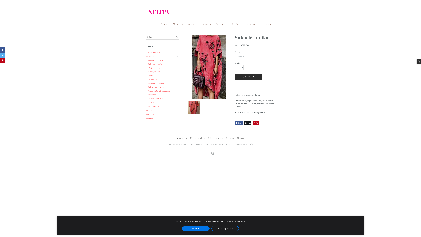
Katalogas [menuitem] (270, 24)
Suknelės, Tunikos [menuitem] (155, 60)
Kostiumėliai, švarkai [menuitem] (156, 83)
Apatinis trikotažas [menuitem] (155, 99)
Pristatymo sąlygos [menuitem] (215, 138)
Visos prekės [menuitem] (182, 138)
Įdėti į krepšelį (248, 77)
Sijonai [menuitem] (150, 76)
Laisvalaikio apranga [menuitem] (156, 87)
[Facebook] (208, 153)
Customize (241, 221)
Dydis (237, 63)
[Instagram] (213, 153)
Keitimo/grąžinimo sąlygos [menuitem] (246, 24)
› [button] (178, 56)
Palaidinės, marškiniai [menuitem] (156, 64)
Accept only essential (225, 229)
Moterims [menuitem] (178, 24)
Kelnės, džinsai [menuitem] (154, 72)
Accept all (196, 229)
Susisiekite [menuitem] (222, 24)
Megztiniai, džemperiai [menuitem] (157, 68)
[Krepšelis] (419, 61)
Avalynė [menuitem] (151, 102)
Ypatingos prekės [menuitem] (153, 52)
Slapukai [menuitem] (240, 138)
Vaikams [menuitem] (149, 118)
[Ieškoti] (177, 37)
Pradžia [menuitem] (165, 24)
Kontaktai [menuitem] (230, 138)
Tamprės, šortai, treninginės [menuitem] (159, 91)
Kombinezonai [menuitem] (153, 106)
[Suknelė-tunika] (194, 107)
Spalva (237, 52)
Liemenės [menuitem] (152, 95)
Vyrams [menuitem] (192, 24)
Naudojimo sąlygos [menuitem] (197, 138)
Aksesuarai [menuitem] (206, 24)
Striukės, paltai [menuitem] (154, 79)
